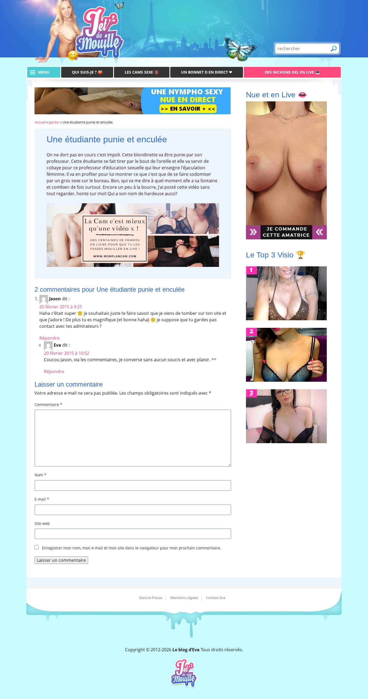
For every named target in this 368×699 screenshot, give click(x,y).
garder (54, 122)
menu (44, 72)
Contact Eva (215, 597)
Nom (40, 474)
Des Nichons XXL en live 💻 (292, 72)
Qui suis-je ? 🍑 (87, 72)
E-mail (41, 499)
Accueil (40, 122)
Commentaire (48, 404)
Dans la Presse (150, 597)
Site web (42, 523)
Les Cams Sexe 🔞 (142, 72)
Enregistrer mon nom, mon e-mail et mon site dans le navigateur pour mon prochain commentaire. (131, 547)
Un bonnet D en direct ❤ (206, 72)
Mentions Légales (184, 597)
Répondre (49, 338)
